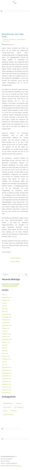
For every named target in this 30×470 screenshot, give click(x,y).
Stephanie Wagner (8, 414)
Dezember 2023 (6, 297)
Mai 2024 (4, 294)
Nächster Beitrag (15, 261)
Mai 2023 (4, 306)
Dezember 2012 (6, 378)
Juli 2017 (4, 362)
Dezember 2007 (6, 392)
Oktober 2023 (6, 300)
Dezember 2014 (6, 373)
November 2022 (6, 317)
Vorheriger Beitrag (15, 258)
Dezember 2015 (6, 370)
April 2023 (5, 308)
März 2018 (5, 353)
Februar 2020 (5, 328)
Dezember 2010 (6, 384)
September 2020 (7, 325)
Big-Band (19, 403)
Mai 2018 (4, 348)
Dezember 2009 (6, 387)
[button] (15, 7)
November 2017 (6, 359)
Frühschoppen (7, 407)
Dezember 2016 (6, 367)
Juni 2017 (4, 364)
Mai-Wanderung (18, 407)
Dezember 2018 (6, 334)
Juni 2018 (4, 345)
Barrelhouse (12, 39)
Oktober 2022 (6, 320)
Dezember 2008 (6, 390)
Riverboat (14, 411)
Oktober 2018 (6, 336)
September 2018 (6, 339)
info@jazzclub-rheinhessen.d (13, 465)
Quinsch (5, 411)
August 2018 (5, 342)
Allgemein (6, 39)
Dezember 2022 (6, 314)
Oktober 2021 (6, 322)
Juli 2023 (4, 303)
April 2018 (5, 350)
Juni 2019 (4, 331)
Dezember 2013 (6, 376)
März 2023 (5, 311)
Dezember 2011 (6, 381)
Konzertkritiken (21, 39)
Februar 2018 (5, 356)
